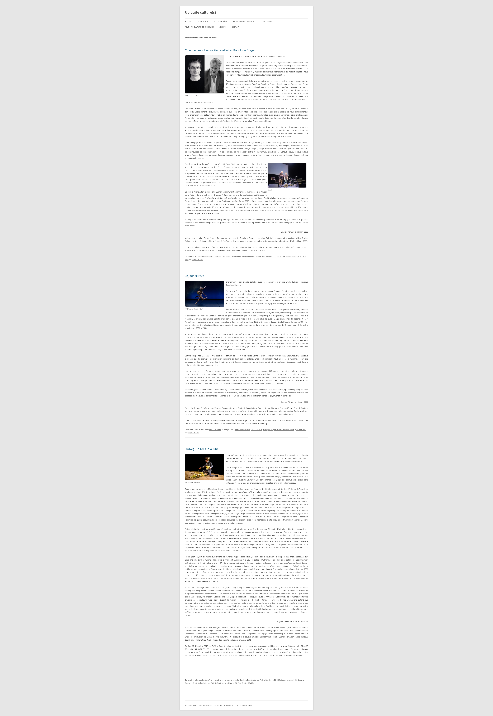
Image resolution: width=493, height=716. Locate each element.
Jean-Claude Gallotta (242, 430)
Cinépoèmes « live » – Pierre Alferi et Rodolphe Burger (221, 50)
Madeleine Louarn (285, 680)
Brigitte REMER (197, 259)
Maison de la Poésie (263, 256)
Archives (222, 27)
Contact (235, 27)
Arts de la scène (220, 21)
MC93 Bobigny (298, 680)
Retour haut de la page (245, 705)
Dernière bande (253, 680)
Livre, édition (267, 21)
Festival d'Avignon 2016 (269, 680)
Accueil (188, 21)
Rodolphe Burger (292, 256)
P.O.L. (273, 256)
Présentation (202, 21)
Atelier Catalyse (240, 680)
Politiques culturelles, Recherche (199, 27)
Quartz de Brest (191, 683)
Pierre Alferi (281, 256)
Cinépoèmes (250, 256)
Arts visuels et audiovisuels (244, 21)
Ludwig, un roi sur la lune (202, 449)
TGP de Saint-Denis (218, 683)
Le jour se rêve (194, 276)
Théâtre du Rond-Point (285, 430)
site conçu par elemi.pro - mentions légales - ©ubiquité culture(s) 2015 (210, 705)
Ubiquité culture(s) (200, 12)
